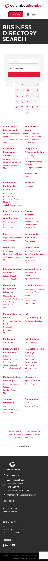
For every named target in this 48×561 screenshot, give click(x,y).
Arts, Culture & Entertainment (10, 128)
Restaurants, (8, 384)
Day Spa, (7, 324)
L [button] (22, 96)
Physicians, (7, 254)
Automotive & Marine (31, 128)
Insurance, (29, 218)
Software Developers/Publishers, (34, 166)
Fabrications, (8, 302)
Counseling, (8, 321)
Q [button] (22, 101)
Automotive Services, (33, 136)
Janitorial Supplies (10, 279)
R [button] (27, 101)
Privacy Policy (8, 530)
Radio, (27, 304)
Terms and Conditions (11, 532)
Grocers (34, 384)
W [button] (27, 107)
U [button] (17, 107)
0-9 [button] (9, 85)
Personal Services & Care (12, 316)
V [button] (22, 107)
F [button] (17, 90)
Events (5, 515)
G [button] (23, 90)
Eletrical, (6, 202)
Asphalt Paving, (9, 205)
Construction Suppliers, (12, 199)
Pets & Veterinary (33, 339)
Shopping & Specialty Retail (32, 379)
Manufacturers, (9, 296)
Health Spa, (18, 254)
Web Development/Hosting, (34, 160)
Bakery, (6, 387)
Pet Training (9, 339)
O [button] (38, 96)
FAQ (4, 526)
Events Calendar (30, 432)
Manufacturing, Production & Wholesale (10, 288)
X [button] (33, 107)
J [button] (37, 90)
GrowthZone (30, 558)
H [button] (28, 90)
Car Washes (30, 142)
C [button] (27, 85)
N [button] (32, 96)
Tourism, (19, 139)
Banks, (27, 227)
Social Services (9, 228)
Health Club (8, 412)
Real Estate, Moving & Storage (34, 350)
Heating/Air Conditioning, (30, 258)
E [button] (38, 85)
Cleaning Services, (32, 251)
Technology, (29, 156)
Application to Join (10, 511)
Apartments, (30, 359)
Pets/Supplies (30, 343)
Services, (7, 165)
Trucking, (28, 403)
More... (6, 142)
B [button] (22, 85)
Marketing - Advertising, (34, 289)
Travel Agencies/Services (32, 277)
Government (30, 241)
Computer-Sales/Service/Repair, (33, 172)
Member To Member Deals (25, 435)
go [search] (25, 75)
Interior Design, (31, 263)
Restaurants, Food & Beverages (12, 379)
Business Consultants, (12, 162)
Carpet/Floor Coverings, (34, 254)
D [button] (32, 85)
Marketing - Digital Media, (32, 293)
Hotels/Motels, (30, 273)
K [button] (17, 96)
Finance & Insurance (30, 213)
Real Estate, (30, 356)
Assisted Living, (31, 362)
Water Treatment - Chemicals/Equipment (12, 366)
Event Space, (8, 136)
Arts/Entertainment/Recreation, (15, 134)
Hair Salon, (18, 321)
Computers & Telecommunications (35, 150)
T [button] (37, 101)
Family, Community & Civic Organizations (12, 214)
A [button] (17, 85)
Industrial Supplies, (11, 276)
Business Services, (10, 159)
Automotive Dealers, (33, 139)
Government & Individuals (32, 236)
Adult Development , (11, 257)
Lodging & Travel (33, 269)
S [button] (32, 101)
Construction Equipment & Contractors (9, 186)
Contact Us (28, 438)
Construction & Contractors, (9, 194)
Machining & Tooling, (11, 305)
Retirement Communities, (30, 366)
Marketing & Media (34, 285)
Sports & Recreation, (11, 409)
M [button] (27, 96)
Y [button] (38, 107)
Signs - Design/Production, (32, 299)
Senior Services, (9, 225)
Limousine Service (32, 406)
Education (30, 183)
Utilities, (6, 356)
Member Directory (10, 508)
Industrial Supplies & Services (12, 271)
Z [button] (27, 113)
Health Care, (8, 251)
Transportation (32, 399)
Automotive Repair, (32, 134)
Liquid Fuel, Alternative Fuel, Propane (12, 239)
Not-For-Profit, (9, 222)
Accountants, (16, 165)
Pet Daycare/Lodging (33, 316)
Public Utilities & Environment (11, 350)
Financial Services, (32, 224)
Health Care (9, 247)
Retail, (27, 384)
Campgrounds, (9, 139)
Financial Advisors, (32, 221)
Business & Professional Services (9, 152)
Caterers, (18, 384)
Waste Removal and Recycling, (11, 360)
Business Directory (14, 432)
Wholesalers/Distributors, (13, 299)
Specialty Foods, (10, 390)
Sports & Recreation (8, 401)
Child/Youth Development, (8, 328)
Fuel (5, 234)
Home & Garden (32, 247)
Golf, (5, 406)
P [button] (17, 101)
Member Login (8, 505)
